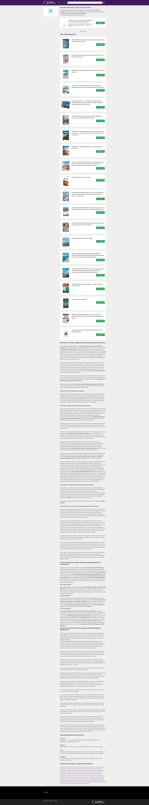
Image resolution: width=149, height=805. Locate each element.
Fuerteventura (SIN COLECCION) (79, 299)
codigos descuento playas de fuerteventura (77, 772)
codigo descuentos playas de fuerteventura (77, 768)
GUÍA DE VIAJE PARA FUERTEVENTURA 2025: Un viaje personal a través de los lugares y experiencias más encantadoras (88, 223)
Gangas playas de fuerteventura (95, 778)
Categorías (60, 2)
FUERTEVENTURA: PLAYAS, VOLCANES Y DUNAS (82, 238)
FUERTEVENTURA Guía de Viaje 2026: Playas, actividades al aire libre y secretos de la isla (87, 285)
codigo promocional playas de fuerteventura (77, 770)
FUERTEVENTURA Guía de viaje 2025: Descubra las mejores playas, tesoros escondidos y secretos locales (88, 40)
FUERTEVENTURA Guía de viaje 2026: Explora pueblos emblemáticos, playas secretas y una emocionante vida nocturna (87, 117)
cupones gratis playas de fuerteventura (76, 775)
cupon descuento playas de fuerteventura (77, 773)
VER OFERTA (100, 44)
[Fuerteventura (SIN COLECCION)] (65, 303)
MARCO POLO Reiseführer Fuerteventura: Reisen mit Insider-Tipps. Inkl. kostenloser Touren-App (87, 55)
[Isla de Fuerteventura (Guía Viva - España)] (65, 181)
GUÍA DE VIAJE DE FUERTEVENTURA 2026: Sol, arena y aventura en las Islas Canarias (87, 147)
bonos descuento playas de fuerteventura (69, 767)
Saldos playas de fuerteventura (98, 780)
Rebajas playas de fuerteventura (82, 780)
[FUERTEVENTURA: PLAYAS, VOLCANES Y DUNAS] (65, 242)
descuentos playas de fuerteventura (94, 775)
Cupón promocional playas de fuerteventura (77, 778)
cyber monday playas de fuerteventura (81, 783)
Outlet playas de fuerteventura (67, 780)
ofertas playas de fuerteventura (67, 777)
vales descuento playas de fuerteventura (84, 777)
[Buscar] (103, 3)
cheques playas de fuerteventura (87, 767)
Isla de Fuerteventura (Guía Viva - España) (81, 177)
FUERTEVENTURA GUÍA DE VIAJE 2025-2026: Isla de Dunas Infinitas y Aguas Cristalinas (88, 71)
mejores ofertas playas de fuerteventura (69, 782)
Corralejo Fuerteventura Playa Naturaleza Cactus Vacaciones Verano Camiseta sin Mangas (87, 330)
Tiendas (64, 2)
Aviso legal (46, 792)
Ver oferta (100, 23)
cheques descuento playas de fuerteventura (89, 782)
